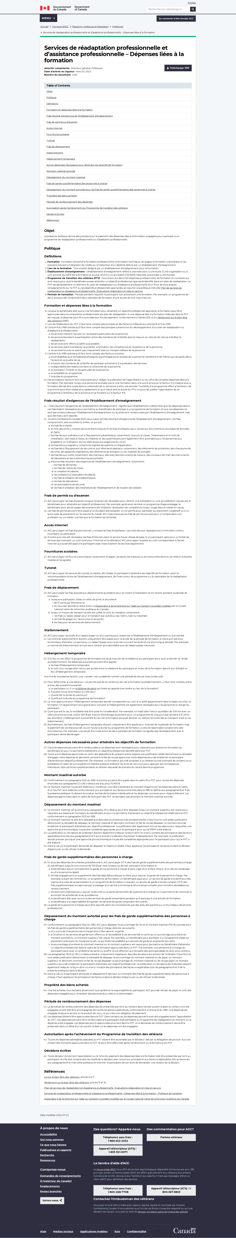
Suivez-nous (53, 1201)
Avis (117, 1231)
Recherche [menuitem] (47, 1155)
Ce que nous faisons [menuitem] (53, 1144)
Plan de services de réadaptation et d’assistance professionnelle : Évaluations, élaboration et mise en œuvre (102, 1088)
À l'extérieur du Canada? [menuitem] (56, 1181)
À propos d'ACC (60, 26)
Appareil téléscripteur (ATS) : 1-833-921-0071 (118, 1150)
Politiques (117, 26)
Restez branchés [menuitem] (51, 1191)
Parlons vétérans (171, 1137)
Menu (49, 18)
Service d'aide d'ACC (106, 1169)
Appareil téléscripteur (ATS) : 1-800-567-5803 (171, 1190)
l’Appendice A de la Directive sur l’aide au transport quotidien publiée (133, 606)
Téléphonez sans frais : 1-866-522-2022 (118, 1139)
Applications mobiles (93, 1231)
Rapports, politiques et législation (90, 26)
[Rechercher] (193, 9)
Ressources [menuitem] (47, 1160)
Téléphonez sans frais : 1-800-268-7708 (118, 1190)
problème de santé (86, 688)
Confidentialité (136, 1231)
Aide (43, 1231)
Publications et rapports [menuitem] (55, 1150)
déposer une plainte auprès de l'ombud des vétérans (163, 1212)
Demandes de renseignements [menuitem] (60, 1175)
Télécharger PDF (179, 68)
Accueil (44, 26)
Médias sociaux (63, 1231)
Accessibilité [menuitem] (48, 1134)
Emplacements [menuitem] (50, 1186)
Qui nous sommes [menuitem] (52, 1139)
